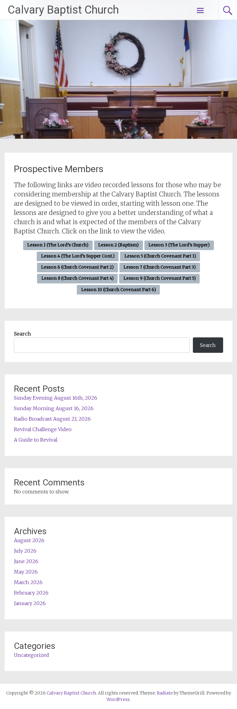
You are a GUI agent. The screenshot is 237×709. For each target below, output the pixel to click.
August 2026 (29, 540)
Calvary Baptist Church (63, 9)
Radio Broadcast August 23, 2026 (52, 419)
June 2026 (26, 561)
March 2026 (28, 582)
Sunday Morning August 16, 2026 (54, 408)
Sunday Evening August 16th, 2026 (55, 398)
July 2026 (25, 551)
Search (22, 334)
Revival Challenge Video (43, 429)
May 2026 (26, 572)
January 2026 (30, 603)
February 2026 (31, 593)
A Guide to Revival (35, 440)
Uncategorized (31, 655)
